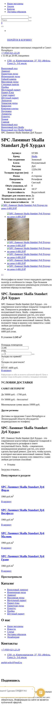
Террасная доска (9, 103)
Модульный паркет (10, 90)
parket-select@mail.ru (11, 662)
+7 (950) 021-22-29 (10, 53)
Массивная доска (9, 82)
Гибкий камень (8, 79)
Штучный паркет (10, 98)
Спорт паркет (8, 95)
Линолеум (6, 100)
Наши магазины (15, 3)
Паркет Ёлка (7, 92)
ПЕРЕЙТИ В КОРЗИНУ (19, 40)
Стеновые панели (10, 84)
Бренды (11, 9)
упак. (3, 350)
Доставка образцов (16, 11)
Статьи (10, 631)
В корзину (6, 501)
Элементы (6, 114)
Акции (10, 6)
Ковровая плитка (9, 108)
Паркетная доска (9, 73)
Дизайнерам (13, 637)
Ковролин (6, 106)
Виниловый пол (9, 68)
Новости (11, 629)
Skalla (34, 156)
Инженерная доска (10, 76)
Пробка (5, 87)
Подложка (6, 111)
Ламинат (5, 71)
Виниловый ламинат (17, 589)
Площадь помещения (11, 345)
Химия (4, 119)
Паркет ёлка (13, 603)
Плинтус (5, 116)
